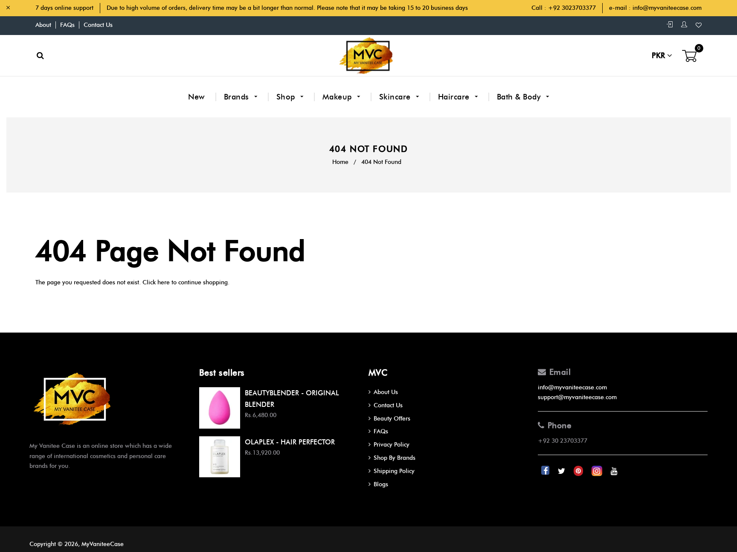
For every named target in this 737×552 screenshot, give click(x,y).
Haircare (455, 97)
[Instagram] (598, 471)
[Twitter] (562, 471)
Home (340, 162)
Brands (238, 97)
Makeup (338, 97)
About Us (386, 392)
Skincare (396, 97)
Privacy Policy (391, 444)
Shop (287, 97)
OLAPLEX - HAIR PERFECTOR (290, 442)
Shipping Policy (394, 471)
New (196, 97)
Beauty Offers (392, 418)
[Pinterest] (579, 471)
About (43, 25)
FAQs (67, 25)
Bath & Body (520, 97)
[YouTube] (614, 471)
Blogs (381, 484)
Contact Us (98, 25)
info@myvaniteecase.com (667, 8)
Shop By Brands (394, 457)
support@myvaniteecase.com (577, 397)
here (163, 282)
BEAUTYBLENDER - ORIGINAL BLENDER (292, 399)
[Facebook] (546, 471)
